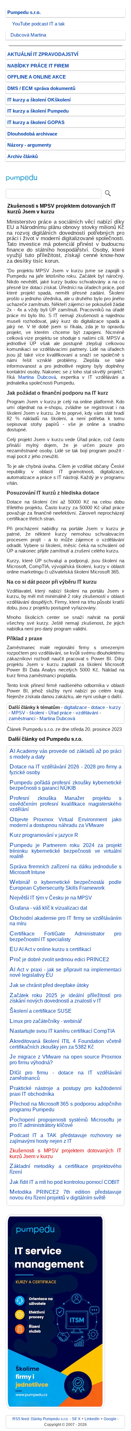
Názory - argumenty (29, 145)
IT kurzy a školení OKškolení (39, 99)
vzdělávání (87, 712)
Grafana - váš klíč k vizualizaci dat (48, 908)
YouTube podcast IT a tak (38, 23)
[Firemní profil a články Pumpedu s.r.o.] (22, 184)
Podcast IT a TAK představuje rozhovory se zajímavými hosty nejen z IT (65, 1138)
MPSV (18, 712)
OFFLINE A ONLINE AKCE (36, 77)
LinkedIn (92, 1419)
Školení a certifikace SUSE (41, 1011)
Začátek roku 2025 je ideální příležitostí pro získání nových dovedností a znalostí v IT (65, 998)
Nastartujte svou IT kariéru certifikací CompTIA (62, 1031)
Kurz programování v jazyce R (44, 835)
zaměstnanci (22, 718)
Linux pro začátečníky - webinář (46, 1021)
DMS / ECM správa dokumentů (41, 88)
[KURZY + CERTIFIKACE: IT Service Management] (55, 1407)
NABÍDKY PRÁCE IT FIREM (38, 65)
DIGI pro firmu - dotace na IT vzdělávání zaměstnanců (65, 1075)
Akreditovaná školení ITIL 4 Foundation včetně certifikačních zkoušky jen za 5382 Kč (65, 1044)
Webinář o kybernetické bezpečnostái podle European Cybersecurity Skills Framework (65, 885)
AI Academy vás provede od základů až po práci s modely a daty (65, 754)
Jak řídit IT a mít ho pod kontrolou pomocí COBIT (65, 1182)
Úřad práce (60, 712)
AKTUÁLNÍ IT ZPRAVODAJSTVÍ (42, 54)
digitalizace (75, 707)
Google (110, 1419)
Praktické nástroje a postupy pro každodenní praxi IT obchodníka (65, 1091)
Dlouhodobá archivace (32, 133)
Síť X (76, 1419)
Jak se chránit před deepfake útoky (49, 985)
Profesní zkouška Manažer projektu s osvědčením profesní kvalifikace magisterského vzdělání (65, 803)
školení (36, 712)
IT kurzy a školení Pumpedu (38, 111)
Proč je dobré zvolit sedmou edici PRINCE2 (59, 959)
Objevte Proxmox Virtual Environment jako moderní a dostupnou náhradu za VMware (65, 822)
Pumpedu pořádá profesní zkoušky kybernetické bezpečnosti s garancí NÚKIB (65, 785)
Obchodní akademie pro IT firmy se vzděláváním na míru (65, 921)
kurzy (115, 707)
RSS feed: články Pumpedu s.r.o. (40, 1419)
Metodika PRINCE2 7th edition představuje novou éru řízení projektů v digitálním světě (65, 1194)
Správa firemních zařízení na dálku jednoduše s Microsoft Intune (65, 869)
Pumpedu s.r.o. (24, 12)
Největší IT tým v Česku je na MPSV (51, 897)
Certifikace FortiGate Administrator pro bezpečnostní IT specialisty (65, 936)
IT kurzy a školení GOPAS (36, 122)
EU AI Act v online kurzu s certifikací (50, 949)
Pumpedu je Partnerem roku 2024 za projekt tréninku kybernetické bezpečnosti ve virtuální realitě (65, 850)
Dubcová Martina (28, 35)
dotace (98, 707)
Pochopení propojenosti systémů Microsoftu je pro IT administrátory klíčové (65, 1122)
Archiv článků (22, 156)
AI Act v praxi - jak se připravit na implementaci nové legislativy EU (65, 972)
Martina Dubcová (37, 377)
